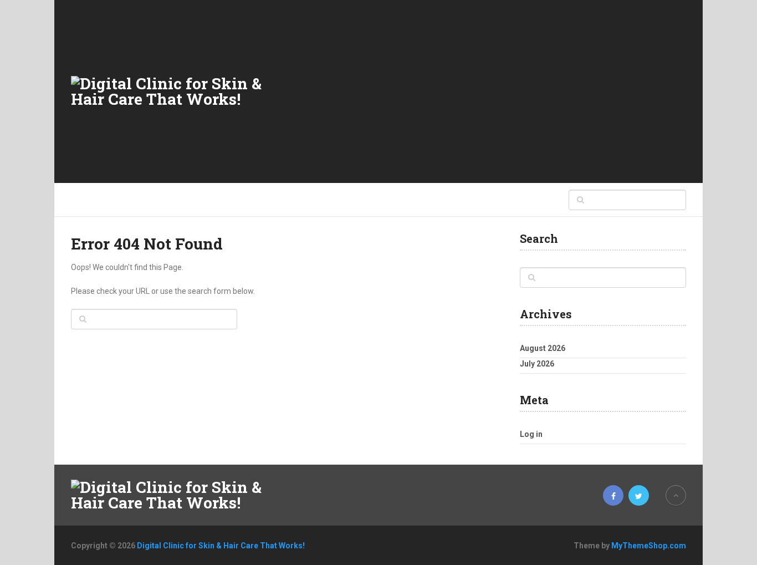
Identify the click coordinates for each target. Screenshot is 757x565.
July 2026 (537, 363)
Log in (531, 434)
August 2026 (542, 348)
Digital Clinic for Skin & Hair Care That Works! (221, 545)
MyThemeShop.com (648, 545)
